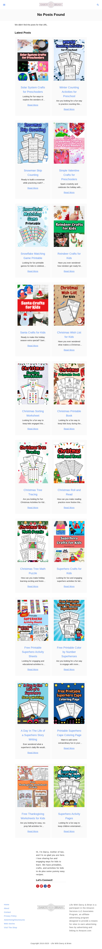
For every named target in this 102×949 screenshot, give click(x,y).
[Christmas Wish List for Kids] (69, 305)
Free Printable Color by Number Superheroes (69, 652)
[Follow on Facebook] (45, 886)
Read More (32, 105)
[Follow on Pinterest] (37, 886)
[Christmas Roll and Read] (69, 462)
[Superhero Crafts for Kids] (69, 541)
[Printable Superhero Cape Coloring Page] (69, 703)
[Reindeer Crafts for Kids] (69, 226)
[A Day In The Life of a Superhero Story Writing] (33, 703)
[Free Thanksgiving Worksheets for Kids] (33, 786)
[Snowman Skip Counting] (33, 143)
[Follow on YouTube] (49, 886)
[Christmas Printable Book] (69, 384)
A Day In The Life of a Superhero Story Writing (33, 735)
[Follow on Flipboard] (41, 886)
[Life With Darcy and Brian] (51, 4)
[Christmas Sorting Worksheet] (33, 384)
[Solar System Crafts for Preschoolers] (33, 60)
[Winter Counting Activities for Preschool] (69, 60)
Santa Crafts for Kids (33, 332)
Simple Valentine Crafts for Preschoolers (69, 175)
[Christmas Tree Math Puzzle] (33, 541)
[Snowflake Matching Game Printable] (33, 226)
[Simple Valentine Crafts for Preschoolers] (69, 143)
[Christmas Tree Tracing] (33, 462)
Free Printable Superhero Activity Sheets (33, 652)
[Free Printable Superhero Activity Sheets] (33, 620)
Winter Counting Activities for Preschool (69, 92)
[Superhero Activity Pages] (69, 786)
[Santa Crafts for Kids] (33, 305)
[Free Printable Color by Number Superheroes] (69, 620)
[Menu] (4, 5)
